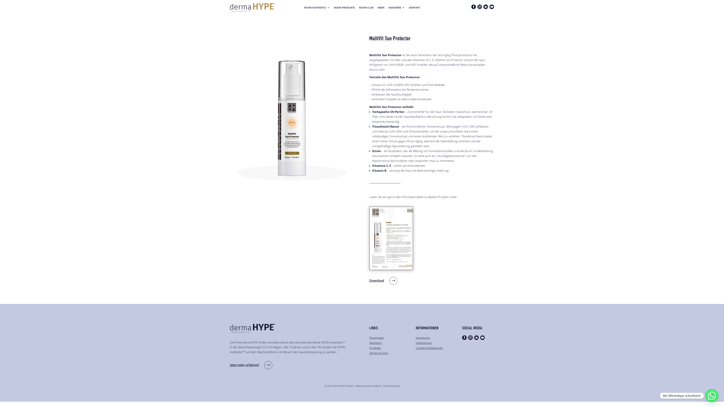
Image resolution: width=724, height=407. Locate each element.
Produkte (375, 348)
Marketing (375, 343)
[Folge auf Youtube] (491, 7)
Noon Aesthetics (315, 7)
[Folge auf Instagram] (479, 7)
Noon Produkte (344, 7)
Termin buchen (378, 353)
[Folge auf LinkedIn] (485, 7)
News (381, 7)
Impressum (423, 338)
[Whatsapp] (712, 395)
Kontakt (414, 7)
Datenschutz (424, 343)
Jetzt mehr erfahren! (244, 365)
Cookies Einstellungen (429, 348)
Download (376, 280)
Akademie (395, 7)
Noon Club (366, 7)
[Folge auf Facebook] (473, 7)
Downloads (376, 338)
